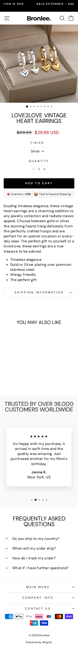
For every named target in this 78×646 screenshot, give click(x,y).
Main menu (38, 587)
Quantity (39, 161)
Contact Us (38, 608)
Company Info (38, 598)
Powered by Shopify (39, 642)
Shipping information (39, 292)
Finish (37, 143)
